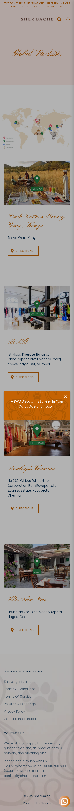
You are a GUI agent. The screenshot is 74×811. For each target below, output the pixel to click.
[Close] (65, 396)
